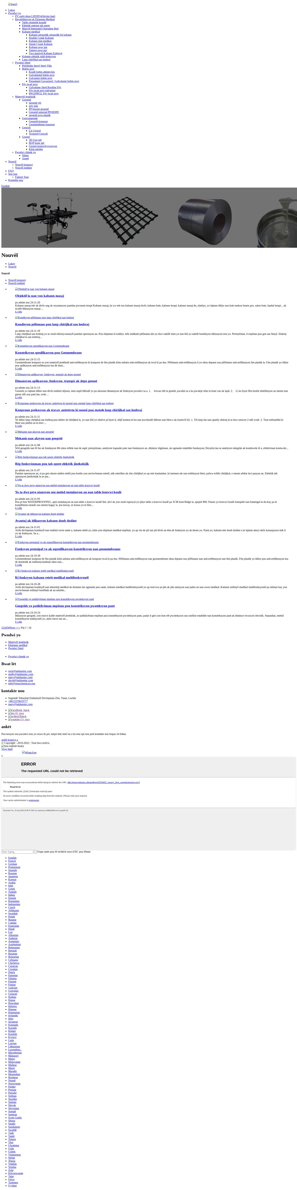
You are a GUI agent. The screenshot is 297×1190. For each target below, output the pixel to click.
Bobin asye (28, 68)
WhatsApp (30, 752)
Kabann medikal (31, 31)
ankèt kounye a (9, 739)
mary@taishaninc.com (20, 677)
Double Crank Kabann (41, 37)
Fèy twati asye (30, 84)
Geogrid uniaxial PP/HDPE (44, 112)
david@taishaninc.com (20, 680)
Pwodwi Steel (22, 62)
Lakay (11, 10)
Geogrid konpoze (38, 121)
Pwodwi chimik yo (25, 152)
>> (18, 627)
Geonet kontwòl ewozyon (43, 146)
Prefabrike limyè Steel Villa (37, 65)
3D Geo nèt (35, 139)
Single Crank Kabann (40, 44)
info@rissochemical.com (21, 683)
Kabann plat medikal (40, 41)
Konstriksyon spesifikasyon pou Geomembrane (48, 352)
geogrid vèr (35, 102)
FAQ (11, 170)
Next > (13, 627)
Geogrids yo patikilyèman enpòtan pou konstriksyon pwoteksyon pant (65, 606)
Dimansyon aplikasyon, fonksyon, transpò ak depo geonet (56, 381)
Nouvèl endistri (23, 167)
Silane (25, 155)
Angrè (25, 158)
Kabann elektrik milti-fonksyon (39, 56)
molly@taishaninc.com (20, 674)
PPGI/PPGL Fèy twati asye (44, 93)
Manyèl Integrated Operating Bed (40, 28)
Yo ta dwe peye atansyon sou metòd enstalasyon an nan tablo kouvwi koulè (68, 492)
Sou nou (12, 173)
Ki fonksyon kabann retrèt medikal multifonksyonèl (52, 577)
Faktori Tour (22, 177)
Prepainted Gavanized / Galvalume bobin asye (54, 81)
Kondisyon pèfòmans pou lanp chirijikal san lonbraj (52, 324)
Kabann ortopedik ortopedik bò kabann (50, 34)
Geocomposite (30, 118)
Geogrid (26, 99)
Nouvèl (12, 161)
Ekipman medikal (17, 645)
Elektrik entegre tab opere (36, 25)
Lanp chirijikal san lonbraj (36, 59)
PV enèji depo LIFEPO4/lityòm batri (35, 16)
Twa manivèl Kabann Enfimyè (45, 53)
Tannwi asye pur (38, 50)
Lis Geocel (35, 130)
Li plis (18, 311)
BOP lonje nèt (36, 143)
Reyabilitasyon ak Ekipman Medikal (35, 19)
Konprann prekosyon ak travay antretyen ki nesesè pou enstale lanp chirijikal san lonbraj (78, 410)
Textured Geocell (38, 133)
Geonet (26, 136)
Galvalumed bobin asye (41, 75)
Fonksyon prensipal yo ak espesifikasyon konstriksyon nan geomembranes (67, 549)
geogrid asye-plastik (40, 115)
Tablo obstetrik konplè (34, 22)
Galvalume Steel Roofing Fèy (45, 87)
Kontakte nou (15, 180)
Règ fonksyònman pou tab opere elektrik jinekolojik (52, 464)
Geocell (26, 127)
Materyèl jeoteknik (25, 96)
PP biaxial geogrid (39, 109)
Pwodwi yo (14, 13)
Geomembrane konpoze (42, 124)
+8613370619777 (18, 701)
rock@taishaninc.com (20, 671)
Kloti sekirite (36, 149)
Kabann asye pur (38, 47)
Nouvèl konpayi (24, 164)
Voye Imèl (7, 749)
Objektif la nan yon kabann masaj (39, 296)
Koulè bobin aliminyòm (42, 71)
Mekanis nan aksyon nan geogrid (38, 438)
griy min (33, 105)
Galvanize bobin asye (40, 78)
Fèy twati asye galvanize (42, 90)
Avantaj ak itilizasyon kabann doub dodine (45, 520)
